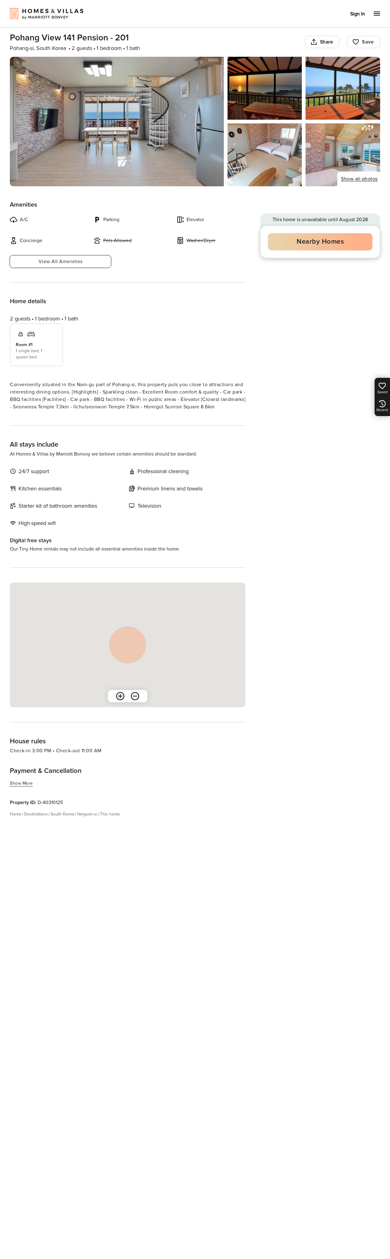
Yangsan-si (87, 814)
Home (15, 814)
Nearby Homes (320, 241)
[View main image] (117, 121)
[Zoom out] (135, 696)
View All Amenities (61, 261)
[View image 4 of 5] (265, 154)
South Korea (62, 814)
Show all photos (359, 179)
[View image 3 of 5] (343, 88)
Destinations (36, 814)
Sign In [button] (357, 14)
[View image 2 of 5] (265, 88)
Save (368, 42)
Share (326, 42)
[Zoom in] (120, 696)
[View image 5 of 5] (343, 154)
